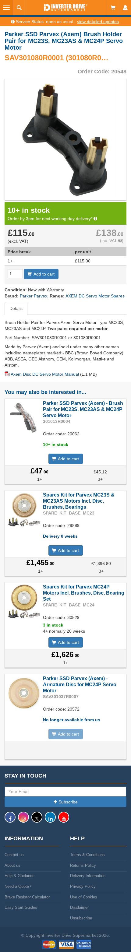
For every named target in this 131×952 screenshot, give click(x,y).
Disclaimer (79, 907)
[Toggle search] (19, 7)
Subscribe (68, 801)
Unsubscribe (81, 918)
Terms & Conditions (87, 854)
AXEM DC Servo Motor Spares (95, 295)
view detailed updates (98, 21)
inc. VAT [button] (109, 240)
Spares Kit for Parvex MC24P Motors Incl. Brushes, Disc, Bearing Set (83, 593)
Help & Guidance (19, 875)
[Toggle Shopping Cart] (113, 7)
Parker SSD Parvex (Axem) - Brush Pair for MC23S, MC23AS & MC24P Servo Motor (83, 409)
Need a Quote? (18, 886)
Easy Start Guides (21, 907)
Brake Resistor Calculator (27, 897)
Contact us (14, 854)
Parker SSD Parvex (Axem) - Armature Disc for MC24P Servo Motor (79, 684)
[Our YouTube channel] (64, 820)
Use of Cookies (83, 897)
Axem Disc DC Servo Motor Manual (45, 374)
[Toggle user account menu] (125, 7)
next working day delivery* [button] (68, 218)
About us (12, 865)
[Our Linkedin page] (50, 820)
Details (16, 308)
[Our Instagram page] (23, 820)
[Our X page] (37, 820)
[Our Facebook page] (10, 820)
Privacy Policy (83, 886)
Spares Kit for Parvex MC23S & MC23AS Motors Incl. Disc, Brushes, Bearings (79, 501)
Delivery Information (87, 875)
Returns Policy (83, 865)
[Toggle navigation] (6, 7)
